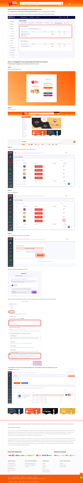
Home (21, 5)
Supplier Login (60, 5)
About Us (29, 5)
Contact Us (37, 5)
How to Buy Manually (12, 465)
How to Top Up (10, 466)
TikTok (43, 468)
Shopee (44, 465)
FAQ (33, 5)
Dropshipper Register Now (30, 463)
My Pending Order (11, 468)
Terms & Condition (15, 477)
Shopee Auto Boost (46, 471)
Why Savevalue (63, 465)
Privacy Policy (29, 477)
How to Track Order (11, 470)
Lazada (43, 463)
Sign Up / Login (72, 1)
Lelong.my (44, 466)
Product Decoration (46, 470)
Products (25, 5)
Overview (61, 463)
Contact (35, 477)
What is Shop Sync (11, 463)
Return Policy (22, 477)
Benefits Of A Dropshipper (30, 465)
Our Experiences (63, 466)
